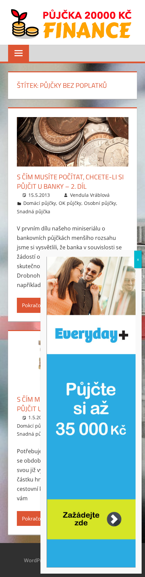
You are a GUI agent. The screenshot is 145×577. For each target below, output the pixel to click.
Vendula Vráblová (90, 195)
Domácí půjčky (39, 203)
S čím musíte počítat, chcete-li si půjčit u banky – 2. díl (70, 181)
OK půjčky (70, 203)
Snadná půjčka (33, 211)
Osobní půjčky (100, 203)
